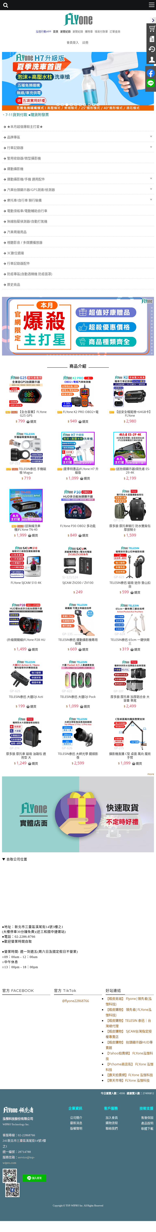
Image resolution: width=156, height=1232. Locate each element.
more (150, 774)
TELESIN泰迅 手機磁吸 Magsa (32, 470)
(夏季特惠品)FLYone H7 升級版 (80, 470)
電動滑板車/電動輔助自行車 (27, 211)
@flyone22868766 (75, 1001)
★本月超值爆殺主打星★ (25, 126)
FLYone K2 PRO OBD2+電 (80, 412)
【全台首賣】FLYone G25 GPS (32, 413)
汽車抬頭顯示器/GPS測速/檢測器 (31, 190)
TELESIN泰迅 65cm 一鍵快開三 (130, 641)
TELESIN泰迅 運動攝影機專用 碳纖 (78, 641)
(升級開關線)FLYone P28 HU (26, 639)
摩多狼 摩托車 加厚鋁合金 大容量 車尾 (130, 698)
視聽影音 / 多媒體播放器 (24, 242)
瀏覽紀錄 (78, 31)
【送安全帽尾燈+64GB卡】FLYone (132, 413)
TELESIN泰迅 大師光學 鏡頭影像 (78, 755)
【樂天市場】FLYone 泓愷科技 (128, 1080)
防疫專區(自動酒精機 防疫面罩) (29, 274)
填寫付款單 (101, 31)
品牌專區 (13, 137)
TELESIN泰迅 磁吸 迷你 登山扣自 (130, 584)
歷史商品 (13, 284)
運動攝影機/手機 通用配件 (26, 179)
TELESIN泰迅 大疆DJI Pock (78, 696)
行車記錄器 (15, 148)
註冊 (85, 42)
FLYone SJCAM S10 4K (26, 582)
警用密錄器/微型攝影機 (24, 158)
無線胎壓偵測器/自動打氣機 (27, 221)
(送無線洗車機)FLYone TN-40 (27, 527)
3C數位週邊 (15, 253)
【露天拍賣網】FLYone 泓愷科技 (129, 1075)
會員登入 (73, 42)
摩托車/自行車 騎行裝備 (24, 200)
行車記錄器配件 (18, 263)
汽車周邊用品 (17, 232)
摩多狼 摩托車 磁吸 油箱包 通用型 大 (26, 755)
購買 (33, 421)
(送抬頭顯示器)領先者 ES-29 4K (132, 470)
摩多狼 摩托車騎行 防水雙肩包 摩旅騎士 (130, 527)
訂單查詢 (115, 31)
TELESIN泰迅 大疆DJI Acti (26, 696)
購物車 (89, 31)
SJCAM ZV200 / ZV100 (77, 582)
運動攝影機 (15, 169)
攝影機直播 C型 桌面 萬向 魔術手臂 (130, 755)
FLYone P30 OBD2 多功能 (78, 526)
